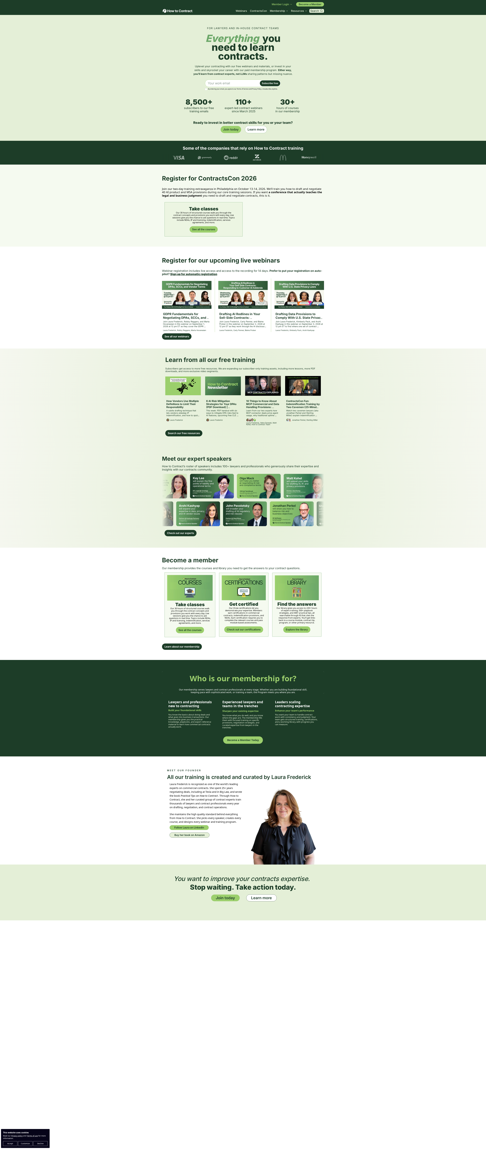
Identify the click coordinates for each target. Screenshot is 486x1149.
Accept (10, 1143)
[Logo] (178, 10)
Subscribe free (270, 83)
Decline (40, 1143)
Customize (25, 1143)
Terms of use (32, 1136)
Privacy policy (17, 1136)
